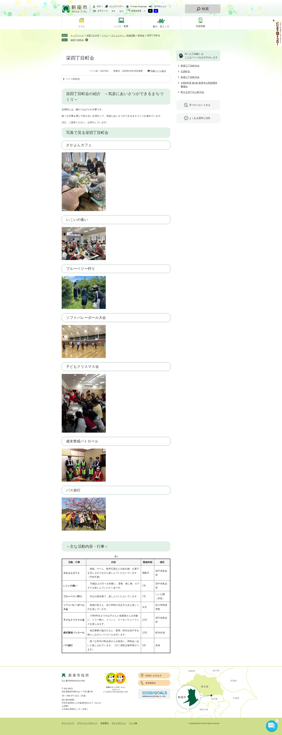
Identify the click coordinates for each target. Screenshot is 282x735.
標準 (113, 11)
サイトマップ (68, 723)
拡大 (121, 11)
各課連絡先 (150, 683)
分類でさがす (92, 35)
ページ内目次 (73, 79)
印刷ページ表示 (158, 71)
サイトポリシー (119, 723)
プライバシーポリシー (87, 723)
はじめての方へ (117, 6)
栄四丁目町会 (77, 40)
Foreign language (138, 6)
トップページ (77, 35)
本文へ (100, 6)
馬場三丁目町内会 (190, 77)
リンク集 (133, 723)
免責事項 (104, 723)
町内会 (141, 35)
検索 (205, 9)
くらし (105, 35)
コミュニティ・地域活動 (123, 35)
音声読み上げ (160, 6)
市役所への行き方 (153, 675)
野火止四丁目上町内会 (192, 92)
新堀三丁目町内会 (190, 66)
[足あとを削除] (86, 39)
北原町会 (185, 71)
